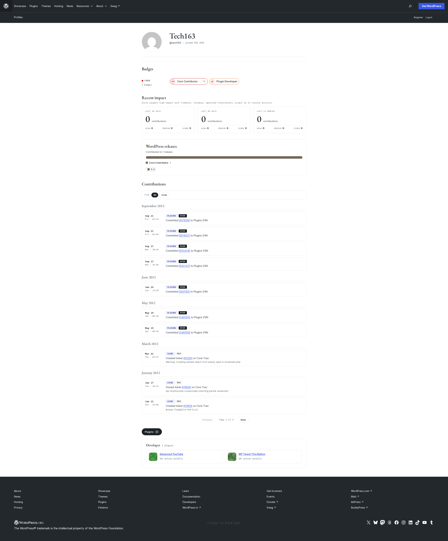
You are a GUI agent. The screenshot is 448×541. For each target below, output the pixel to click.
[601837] (184, 235)
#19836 (186, 387)
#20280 (187, 358)
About (17, 490)
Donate (272, 501)
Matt (355, 496)
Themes (103, 496)
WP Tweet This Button (252, 454)
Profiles (18, 17)
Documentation (191, 496)
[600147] (184, 265)
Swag (271, 507)
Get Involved (274, 490)
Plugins (151, 431)
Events (271, 496)
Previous (207, 419)
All (154, 195)
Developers (189, 501)
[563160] (184, 291)
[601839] (184, 220)
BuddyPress (359, 507)
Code (164, 195)
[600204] (184, 250)
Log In (429, 17)
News (17, 496)
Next (243, 419)
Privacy (18, 507)
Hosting (18, 501)
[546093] (184, 332)
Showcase (104, 490)
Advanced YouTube (171, 454)
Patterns (103, 507)
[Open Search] (410, 6)
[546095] (184, 317)
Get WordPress (431, 6)
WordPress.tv (192, 507)
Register (418, 17)
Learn (186, 490)
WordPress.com (361, 490)
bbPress (357, 501)
